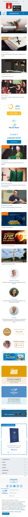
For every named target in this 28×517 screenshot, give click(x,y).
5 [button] (20, 10)
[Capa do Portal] (14, 13)
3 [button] (14, 10)
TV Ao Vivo (15, 400)
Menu (23, 13)
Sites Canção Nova (26, 13)
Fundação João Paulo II (14, 490)
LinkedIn (21, 486)
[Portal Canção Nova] (4, 13)
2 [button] (11, 10)
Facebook (7, 486)
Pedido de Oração (13, 492)
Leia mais (22, 509)
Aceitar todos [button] (6, 513)
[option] (14, 7)
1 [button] (8, 10)
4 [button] (17, 10)
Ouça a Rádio (15, 379)
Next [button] (23, 7)
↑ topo (25, 475)
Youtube (14, 486)
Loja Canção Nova (8, 425)
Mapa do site (12, 495)
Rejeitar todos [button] (18, 511)
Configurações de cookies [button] (8, 511)
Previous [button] (4, 7)
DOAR (16, 113)
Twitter (11, 486)
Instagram (18, 486)
